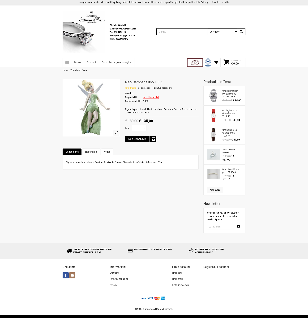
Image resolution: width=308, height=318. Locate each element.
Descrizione (72, 151)
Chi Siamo (115, 273)
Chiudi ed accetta (220, 2)
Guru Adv (147, 309)
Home (77, 62)
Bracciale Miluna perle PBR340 (230, 170)
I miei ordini (177, 279)
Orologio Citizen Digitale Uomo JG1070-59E (230, 94)
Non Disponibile (137, 138)
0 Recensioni (144, 88)
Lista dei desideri (180, 285)
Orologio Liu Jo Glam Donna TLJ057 (229, 133)
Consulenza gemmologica (116, 62)
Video (107, 151)
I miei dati (177, 273)
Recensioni (91, 151)
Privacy (113, 285)
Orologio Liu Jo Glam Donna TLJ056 (229, 113)
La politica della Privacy (196, 2)
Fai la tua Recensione (162, 88)
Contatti (91, 62)
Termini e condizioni (119, 279)
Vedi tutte (214, 189)
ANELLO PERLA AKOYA (230, 151)
